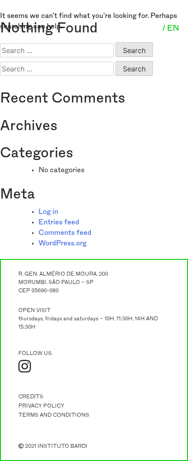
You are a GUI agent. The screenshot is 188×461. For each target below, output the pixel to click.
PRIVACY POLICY (41, 405)
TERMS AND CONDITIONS (53, 415)
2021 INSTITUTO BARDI (55, 446)
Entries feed (58, 222)
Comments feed (64, 232)
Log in (48, 211)
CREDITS (30, 396)
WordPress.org (62, 243)
